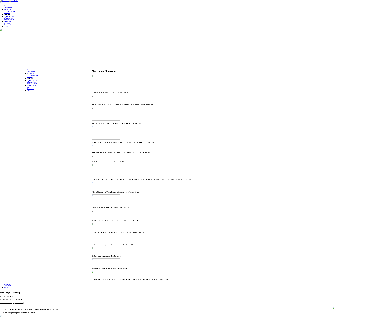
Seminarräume (8, 8)
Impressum (7, 23)
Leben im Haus (8, 18)
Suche (6, 26)
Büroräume (7, 9)
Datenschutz (7, 25)
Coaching (7, 13)
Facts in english (8, 21)
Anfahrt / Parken (9, 20)
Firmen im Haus (9, 16)
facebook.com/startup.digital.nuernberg (12, 303)
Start (5, 6)
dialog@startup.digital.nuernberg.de (11, 299)
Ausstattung (11, 11)
